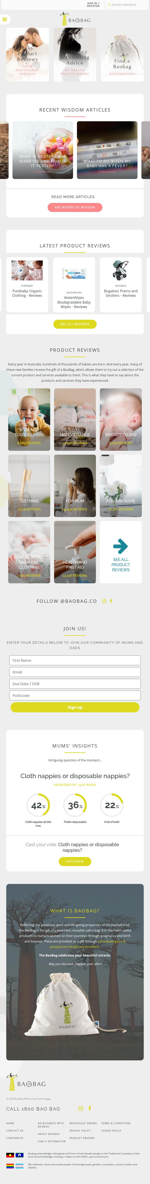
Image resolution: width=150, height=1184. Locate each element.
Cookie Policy (111, 1130)
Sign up (75, 707)
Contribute (14, 1138)
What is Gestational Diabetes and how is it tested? (42, 161)
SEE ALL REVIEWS (75, 324)
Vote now (75, 861)
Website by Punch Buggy (37, 1098)
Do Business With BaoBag (51, 1125)
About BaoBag (49, 1134)
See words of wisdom (75, 207)
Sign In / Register (93, 4)
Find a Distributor (52, 1141)
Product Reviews (82, 1138)
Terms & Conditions (116, 1123)
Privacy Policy (80, 1130)
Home (10, 1123)
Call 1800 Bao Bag (33, 1109)
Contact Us (15, 1130)
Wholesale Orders (83, 1123)
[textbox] (124, 4)
